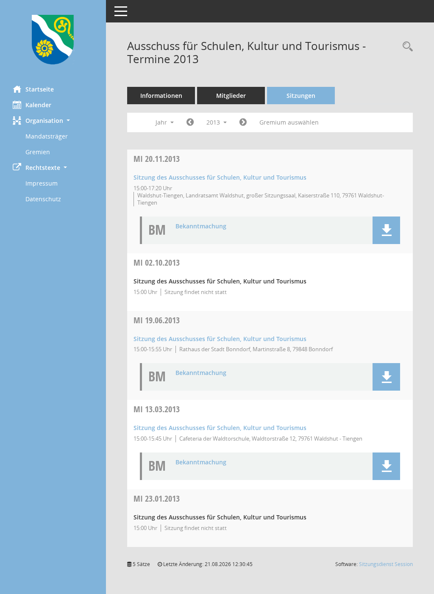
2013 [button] (214, 122)
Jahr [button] (162, 122)
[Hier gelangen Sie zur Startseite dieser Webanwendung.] (53, 39)
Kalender (38, 105)
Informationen (161, 96)
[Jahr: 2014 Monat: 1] (243, 122)
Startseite (39, 89)
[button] (53, 120)
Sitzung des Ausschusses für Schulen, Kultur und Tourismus (220, 177)
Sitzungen (301, 96)
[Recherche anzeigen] (405, 47)
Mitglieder (231, 96)
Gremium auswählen (289, 122)
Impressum (41, 183)
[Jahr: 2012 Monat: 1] (190, 122)
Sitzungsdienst (386, 564)
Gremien (37, 152)
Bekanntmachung (200, 226)
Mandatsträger (46, 136)
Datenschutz (43, 199)
